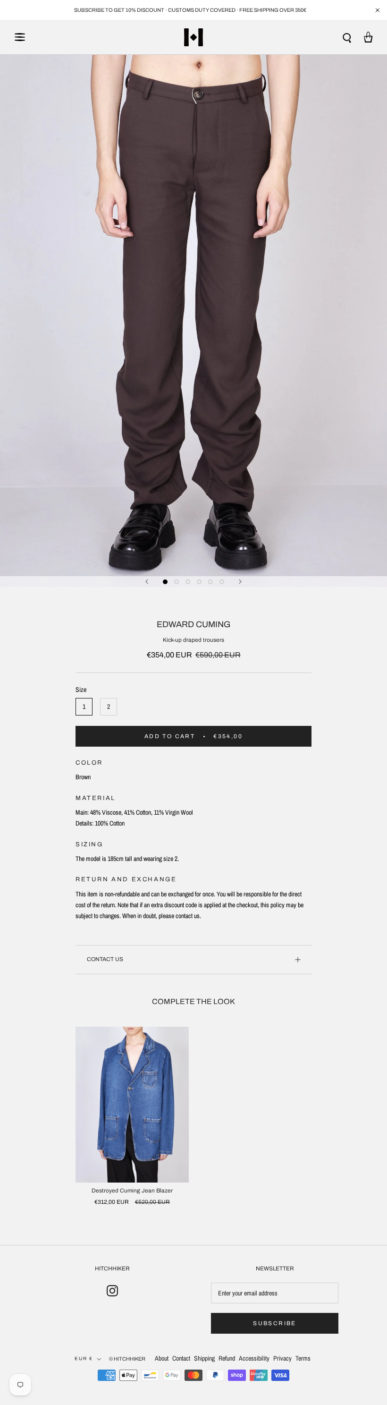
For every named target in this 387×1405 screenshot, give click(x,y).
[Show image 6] (221, 581)
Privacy (282, 1358)
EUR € (84, 1358)
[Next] (240, 581)
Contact (181, 1358)
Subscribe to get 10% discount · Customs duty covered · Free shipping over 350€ (190, 10)
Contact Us (105, 959)
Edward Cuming (193, 624)
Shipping (204, 1358)
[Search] (347, 37)
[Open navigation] (19, 37)
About (161, 1358)
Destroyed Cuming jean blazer (132, 1190)
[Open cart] (368, 37)
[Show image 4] (199, 581)
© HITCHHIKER (127, 1359)
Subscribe (274, 1323)
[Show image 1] (165, 581)
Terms (303, 1358)
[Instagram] (112, 1290)
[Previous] (146, 581)
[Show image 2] (176, 581)
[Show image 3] (187, 581)
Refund (227, 1358)
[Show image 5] (210, 581)
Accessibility (254, 1358)
